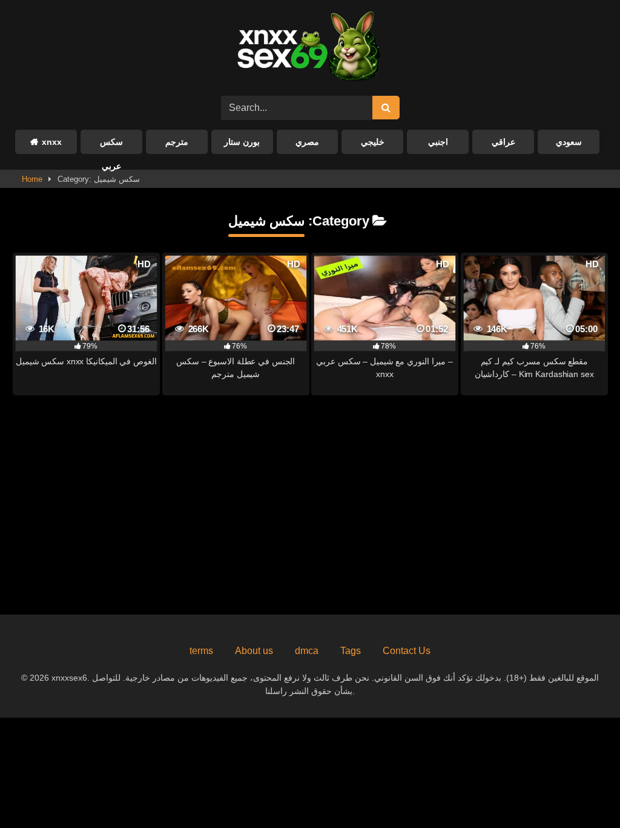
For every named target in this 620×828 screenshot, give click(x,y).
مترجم (176, 142)
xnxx (52, 142)
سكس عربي (111, 145)
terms (201, 651)
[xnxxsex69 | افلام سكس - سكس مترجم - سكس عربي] (305, 48)
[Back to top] (582, 792)
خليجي (372, 142)
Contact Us (406, 651)
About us (254, 651)
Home (32, 179)
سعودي (569, 142)
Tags (350, 651)
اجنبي (438, 142)
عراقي (503, 142)
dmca (306, 651)
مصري (307, 142)
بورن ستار (242, 142)
